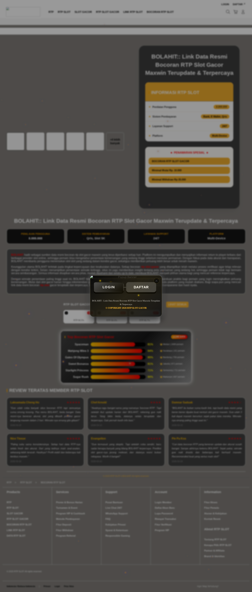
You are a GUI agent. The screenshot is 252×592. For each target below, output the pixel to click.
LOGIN (109, 287)
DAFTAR (141, 287)
